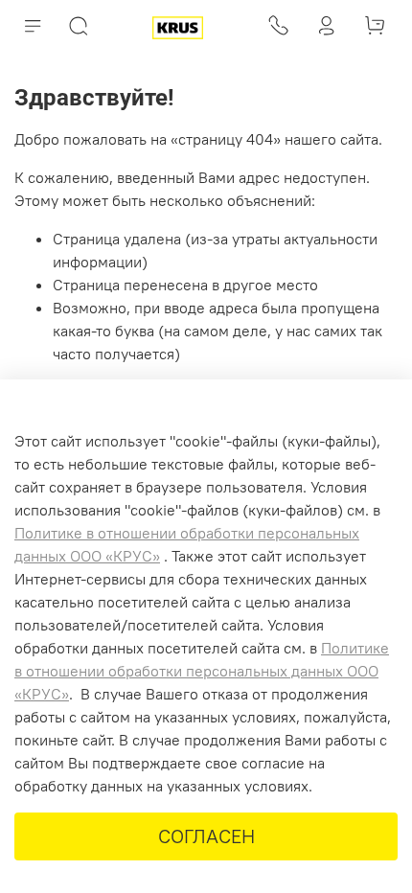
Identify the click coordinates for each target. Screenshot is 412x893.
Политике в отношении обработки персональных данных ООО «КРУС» (201, 670)
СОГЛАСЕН (206, 836)
